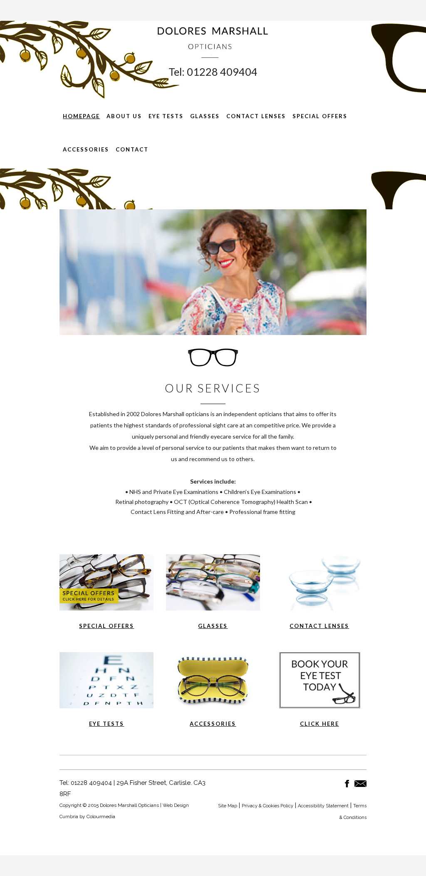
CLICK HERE (319, 723)
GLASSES (213, 626)
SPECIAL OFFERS (106, 626)
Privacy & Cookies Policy (267, 806)
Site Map (227, 806)
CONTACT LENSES (319, 626)
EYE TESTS (106, 723)
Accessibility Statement (323, 806)
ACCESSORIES (213, 723)
